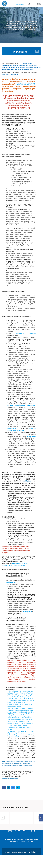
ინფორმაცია (20, 52)
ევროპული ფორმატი (26, 333)
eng (39, 4)
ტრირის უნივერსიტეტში (26, 84)
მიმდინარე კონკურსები (15, 23)
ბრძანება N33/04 (18, 430)
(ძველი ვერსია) (20, 4)
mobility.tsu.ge (31, 437)
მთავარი (10, 21)
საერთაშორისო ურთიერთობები (26, 21)
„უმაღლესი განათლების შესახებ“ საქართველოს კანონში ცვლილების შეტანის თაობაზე (22, 734)
